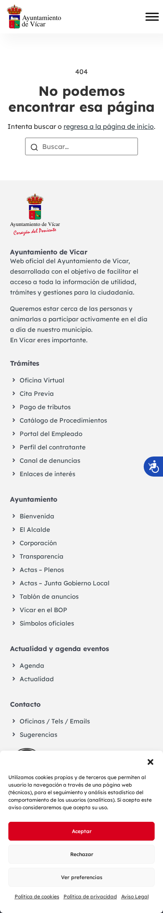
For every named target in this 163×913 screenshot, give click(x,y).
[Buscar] (34, 146)
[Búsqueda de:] (81, 146)
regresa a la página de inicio (109, 126)
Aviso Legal (135, 896)
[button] (150, 761)
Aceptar (82, 831)
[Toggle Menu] (152, 16)
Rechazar (81, 854)
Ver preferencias (81, 877)
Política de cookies (37, 896)
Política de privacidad (90, 896)
